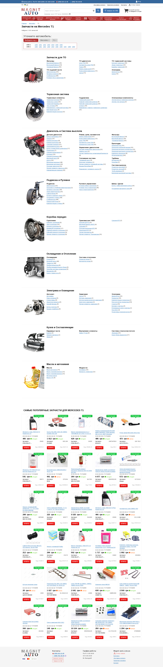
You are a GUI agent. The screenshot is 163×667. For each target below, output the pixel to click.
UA (27, 5)
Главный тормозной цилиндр (88, 102)
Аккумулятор (116, 72)
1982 (44, 47)
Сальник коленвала (53, 156)
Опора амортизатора (53, 191)
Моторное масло (52, 375)
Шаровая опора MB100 (102, 584)
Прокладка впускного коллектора (122, 149)
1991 (40, 45)
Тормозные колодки (53, 100)
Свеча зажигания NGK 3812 (55, 622)
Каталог (116, 663)
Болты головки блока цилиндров (57, 148)
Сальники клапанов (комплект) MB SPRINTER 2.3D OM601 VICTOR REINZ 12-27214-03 (104, 622)
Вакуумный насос (52, 109)
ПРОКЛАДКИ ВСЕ (117, 155)
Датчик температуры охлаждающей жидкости (93, 153)
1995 (56, 45)
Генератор (115, 298)
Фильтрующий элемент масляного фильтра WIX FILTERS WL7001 (81, 470)
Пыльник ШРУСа (84, 222)
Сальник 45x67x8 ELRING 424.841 (30, 622)
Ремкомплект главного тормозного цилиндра (93, 107)
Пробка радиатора (53, 265)
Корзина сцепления (53, 226)
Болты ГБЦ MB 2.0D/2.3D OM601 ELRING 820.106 (57, 432)
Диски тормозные (117, 65)
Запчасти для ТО (56, 57)
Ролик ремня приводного (87, 71)
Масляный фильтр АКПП (87, 224)
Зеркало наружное (52, 335)
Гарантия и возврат (113, 5)
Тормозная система (58, 94)
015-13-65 (59, 653)
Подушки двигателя (53, 166)
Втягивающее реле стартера (121, 308)
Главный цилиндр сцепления (56, 230)
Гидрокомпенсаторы (53, 146)
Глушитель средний (118, 169)
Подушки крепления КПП (87, 228)
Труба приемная (117, 171)
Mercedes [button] (44, 40)
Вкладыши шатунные (53, 164)
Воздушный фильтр (53, 65)
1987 (65, 47)
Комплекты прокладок (119, 153)
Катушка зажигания (85, 298)
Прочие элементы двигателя (56, 168)
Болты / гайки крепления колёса (122, 185)
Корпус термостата (53, 273)
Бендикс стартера (117, 306)
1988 (69, 47)
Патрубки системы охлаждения (57, 269)
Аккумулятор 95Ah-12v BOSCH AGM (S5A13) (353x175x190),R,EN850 (80, 622)
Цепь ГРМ (82, 63)
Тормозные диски (52, 102)
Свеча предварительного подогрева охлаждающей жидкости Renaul (128, 470)
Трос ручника (51, 105)
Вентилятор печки (85, 261)
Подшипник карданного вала (121, 188)
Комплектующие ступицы (55, 203)
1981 (40, 47)
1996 (61, 45)
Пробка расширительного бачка (57, 267)
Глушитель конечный (118, 167)
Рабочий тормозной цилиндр (88, 104)
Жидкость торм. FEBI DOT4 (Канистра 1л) (31, 432)
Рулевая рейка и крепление (88, 185)
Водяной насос (52, 261)
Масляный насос (52, 158)
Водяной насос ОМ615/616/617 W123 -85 (56, 470)
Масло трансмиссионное (54, 371)
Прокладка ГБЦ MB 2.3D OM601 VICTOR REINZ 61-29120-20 (57, 584)
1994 (52, 45)
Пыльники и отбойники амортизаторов (59, 187)
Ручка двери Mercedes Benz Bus (130, 432)
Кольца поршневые (53, 136)
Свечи (81, 73)
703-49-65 (59, 656)
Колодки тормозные (118, 63)
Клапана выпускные (53, 142)
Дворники (115, 333)
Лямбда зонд (83, 151)
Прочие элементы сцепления (56, 234)
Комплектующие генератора (121, 300)
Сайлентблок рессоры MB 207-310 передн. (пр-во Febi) (32, 546)
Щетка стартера (52, 307)
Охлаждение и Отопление (61, 253)
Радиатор (50, 259)
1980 (36, 47)
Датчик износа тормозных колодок (123, 100)
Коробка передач (56, 217)
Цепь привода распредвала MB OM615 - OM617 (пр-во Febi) (129, 584)
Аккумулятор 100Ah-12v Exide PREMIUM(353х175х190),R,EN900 (81, 508)
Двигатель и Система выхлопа (64, 131)
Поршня (49, 138)
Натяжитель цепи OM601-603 (129, 508)
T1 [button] (54, 40)
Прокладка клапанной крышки (121, 147)
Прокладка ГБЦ (117, 145)
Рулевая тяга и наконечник (55, 78)
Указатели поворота (53, 302)
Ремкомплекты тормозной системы (58, 107)
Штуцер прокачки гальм (30, 584)
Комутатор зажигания (86, 302)
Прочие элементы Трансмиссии (89, 234)
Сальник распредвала (54, 152)
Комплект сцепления (53, 222)
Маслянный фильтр (53, 63)
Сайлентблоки (51, 193)
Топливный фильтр (53, 67)
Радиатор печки (84, 259)
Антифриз (82, 370)
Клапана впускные (52, 140)
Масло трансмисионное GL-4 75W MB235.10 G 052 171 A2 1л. (81, 432)
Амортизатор (51, 185)
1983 (48, 47)
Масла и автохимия (58, 364)
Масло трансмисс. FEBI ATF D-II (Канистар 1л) (81, 546)
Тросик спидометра (85, 232)
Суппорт (82, 105)
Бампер (49, 333)
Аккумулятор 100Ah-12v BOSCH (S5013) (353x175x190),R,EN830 (105, 470)
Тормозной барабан (53, 104)
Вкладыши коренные (53, 162)
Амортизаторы (51, 72)
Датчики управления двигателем (89, 149)
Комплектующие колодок (55, 111)
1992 (44, 45)
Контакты (124, 5)
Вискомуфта (51, 271)
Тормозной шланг (85, 100)
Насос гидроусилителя (86, 189)
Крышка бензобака (85, 166)
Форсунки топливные (86, 162)
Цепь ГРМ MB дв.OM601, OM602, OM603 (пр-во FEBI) (81, 584)
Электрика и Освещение (60, 290)
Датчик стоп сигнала (118, 102)
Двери (49, 337)
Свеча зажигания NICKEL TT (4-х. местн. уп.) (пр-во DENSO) (57, 508)
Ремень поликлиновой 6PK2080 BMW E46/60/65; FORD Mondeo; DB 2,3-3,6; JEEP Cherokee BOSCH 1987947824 (105, 433)
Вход (139, 1)
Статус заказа (135, 5)
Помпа (81, 67)
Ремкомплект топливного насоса (89, 169)
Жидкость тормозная (86, 371)
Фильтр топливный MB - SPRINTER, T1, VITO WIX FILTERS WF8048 (31, 508)
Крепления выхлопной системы (121, 173)
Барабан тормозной (118, 67)
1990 (36, 45)
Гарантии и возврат (120, 660)
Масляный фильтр (117, 138)
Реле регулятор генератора (120, 302)
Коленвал (50, 154)
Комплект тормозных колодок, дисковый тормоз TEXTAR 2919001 (129, 546)
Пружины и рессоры (53, 189)
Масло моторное (52, 370)
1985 (56, 47)
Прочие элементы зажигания (88, 304)
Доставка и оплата (99, 5)
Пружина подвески (53, 74)
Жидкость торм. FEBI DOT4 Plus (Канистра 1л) (105, 508)
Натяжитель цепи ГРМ (86, 65)
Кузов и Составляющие (60, 327)
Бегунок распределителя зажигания (90, 300)
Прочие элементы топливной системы (91, 164)
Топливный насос (84, 160)
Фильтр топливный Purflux (55, 546)
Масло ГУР (50, 377)
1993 (48, 45)
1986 (61, 47)
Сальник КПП (116, 220)
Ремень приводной (85, 69)
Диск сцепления (52, 224)
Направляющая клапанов (55, 170)
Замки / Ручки (83, 333)
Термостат (50, 263)
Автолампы (50, 296)
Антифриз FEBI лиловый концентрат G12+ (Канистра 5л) (105, 546)
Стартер (114, 304)
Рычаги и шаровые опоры (55, 195)
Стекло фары (51, 300)
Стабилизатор (51, 76)
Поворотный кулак (52, 201)
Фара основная (52, 298)
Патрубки (115, 162)
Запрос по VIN (112, 11)
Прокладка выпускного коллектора (123, 151)
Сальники (82, 226)
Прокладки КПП (84, 230)
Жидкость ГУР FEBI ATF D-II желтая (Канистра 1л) (31, 470)
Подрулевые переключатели (121, 312)
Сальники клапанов (53, 144)
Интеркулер (115, 160)
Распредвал (51, 150)
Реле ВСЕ (115, 310)
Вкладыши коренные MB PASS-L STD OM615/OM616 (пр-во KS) (130, 622)
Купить (26, 447)
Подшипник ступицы (53, 197)
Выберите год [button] (30, 40)
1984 (52, 47)
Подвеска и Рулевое (58, 180)
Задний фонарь (52, 304)
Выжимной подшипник (54, 228)
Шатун (49, 160)
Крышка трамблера (53, 309)
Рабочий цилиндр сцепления (56, 232)
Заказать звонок (58, 658)
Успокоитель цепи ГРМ (86, 144)
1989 (73, 47)
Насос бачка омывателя (119, 335)
